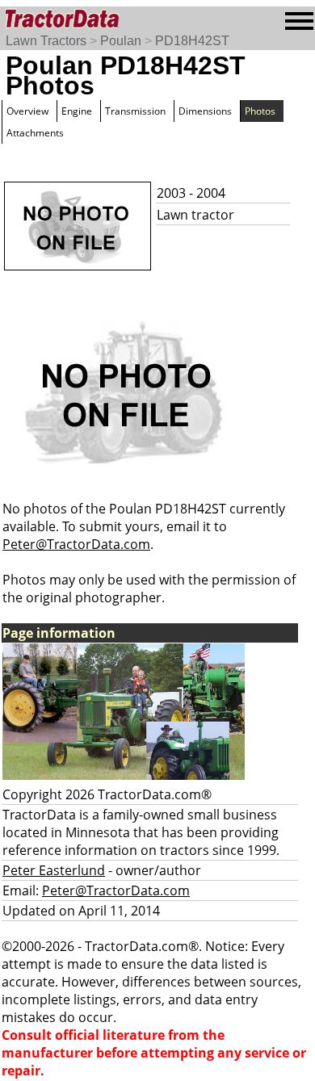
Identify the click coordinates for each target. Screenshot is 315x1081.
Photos (260, 111)
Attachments (35, 133)
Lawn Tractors (46, 41)
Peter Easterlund (53, 870)
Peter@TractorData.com (76, 544)
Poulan (120, 41)
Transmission (135, 111)
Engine (76, 111)
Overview (27, 111)
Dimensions (205, 111)
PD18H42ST (192, 41)
